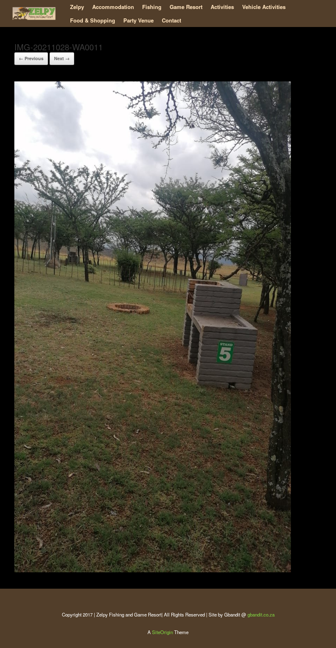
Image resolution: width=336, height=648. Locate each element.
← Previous (31, 58)
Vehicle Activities (264, 7)
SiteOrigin (162, 632)
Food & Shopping (92, 20)
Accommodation (113, 7)
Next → (62, 58)
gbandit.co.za (261, 614)
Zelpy (77, 7)
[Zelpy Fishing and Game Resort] (34, 13)
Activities (222, 7)
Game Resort (186, 7)
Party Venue (138, 20)
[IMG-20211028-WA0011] (152, 570)
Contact (171, 20)
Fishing (151, 7)
